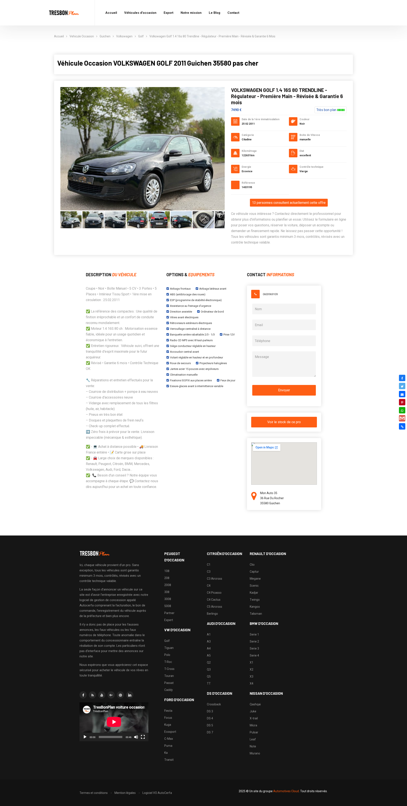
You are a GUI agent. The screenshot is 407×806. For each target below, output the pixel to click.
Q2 (209, 662)
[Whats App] (402, 410)
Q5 (209, 676)
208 (166, 578)
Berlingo (212, 613)
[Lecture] (85, 737)
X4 (251, 683)
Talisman (256, 613)
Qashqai (255, 704)
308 (166, 592)
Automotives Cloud (286, 791)
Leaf (253, 739)
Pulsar (254, 732)
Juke (253, 711)
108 (166, 571)
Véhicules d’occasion (140, 13)
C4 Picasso (214, 592)
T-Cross (169, 669)
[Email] (402, 394)
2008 (167, 585)
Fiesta (168, 710)
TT (209, 683)
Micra (253, 725)
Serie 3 (254, 648)
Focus (168, 717)
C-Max (168, 738)
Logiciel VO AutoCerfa (157, 793)
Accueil (111, 13)
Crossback (214, 704)
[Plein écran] (143, 737)
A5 (209, 655)
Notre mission (191, 13)
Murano (255, 753)
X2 (251, 669)
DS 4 (210, 718)
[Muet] (136, 737)
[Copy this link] (402, 426)
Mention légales (125, 793)
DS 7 (210, 732)
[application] (113, 721)
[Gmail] (402, 418)
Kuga (167, 724)
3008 (167, 599)
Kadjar (254, 592)
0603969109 (270, 294)
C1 (208, 564)
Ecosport (170, 731)
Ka (166, 752)
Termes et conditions (93, 793)
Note (253, 746)
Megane (255, 578)
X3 (251, 676)
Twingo (255, 599)
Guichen (105, 36)
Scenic (254, 585)
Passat (169, 683)
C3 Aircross (214, 578)
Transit (169, 759)
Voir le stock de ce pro (284, 422)
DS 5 (210, 725)
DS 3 (210, 711)
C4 (208, 585)
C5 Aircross (214, 606)
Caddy (168, 690)
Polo (167, 655)
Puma (168, 745)
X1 (251, 662)
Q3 (209, 669)
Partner (169, 613)
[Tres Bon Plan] (64, 13)
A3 (209, 641)
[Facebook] (402, 378)
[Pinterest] (402, 402)
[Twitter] (402, 386)
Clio (252, 564)
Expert (168, 620)
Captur (254, 571)
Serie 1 (254, 634)
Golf (141, 36)
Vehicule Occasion (82, 36)
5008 (167, 606)
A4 (209, 648)
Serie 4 (254, 655)
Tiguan (169, 648)
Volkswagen (124, 36)
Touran (169, 676)
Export (168, 13)
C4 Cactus (213, 599)
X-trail (254, 718)
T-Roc (168, 662)
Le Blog (214, 13)
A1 (209, 634)
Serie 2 (254, 641)
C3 (208, 571)
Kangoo (255, 606)
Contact (233, 13)
